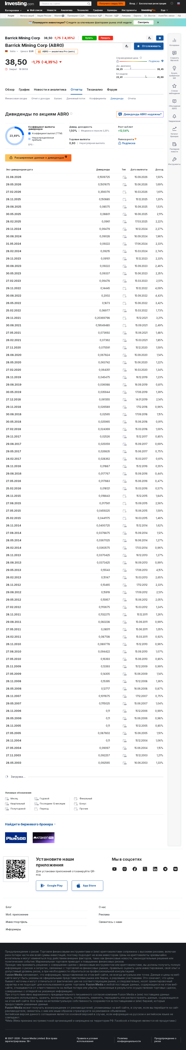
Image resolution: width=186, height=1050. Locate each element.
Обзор (10, 89)
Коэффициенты (98, 98)
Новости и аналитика (50, 89)
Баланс (58, 98)
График (24, 89)
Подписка (154, 61)
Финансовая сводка (16, 98)
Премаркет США (75, 15)
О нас (102, 907)
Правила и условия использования (87, 1040)
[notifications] (172, 3)
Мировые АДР (95, 15)
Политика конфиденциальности (129, 1040)
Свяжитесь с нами (110, 921)
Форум (112, 89)
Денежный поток (75, 98)
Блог (9, 907)
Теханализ (95, 89)
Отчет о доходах (40, 98)
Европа (137, 15)
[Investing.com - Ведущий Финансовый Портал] (19, 3)
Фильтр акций (27, 15)
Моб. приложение (17, 914)
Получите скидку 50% (111, 3)
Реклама (104, 914)
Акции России (44, 15)
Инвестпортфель (16, 921)
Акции (11, 15)
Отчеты (132, 98)
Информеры (13, 929)
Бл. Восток (149, 15)
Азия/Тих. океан (166, 15)
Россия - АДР (112, 15)
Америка (126, 15)
